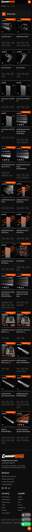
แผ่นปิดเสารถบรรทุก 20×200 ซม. (22, 201)
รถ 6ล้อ (3, 45)
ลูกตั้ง (18, 369)
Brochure (27, 519)
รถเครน (11, 175)
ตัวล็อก (18, 42)
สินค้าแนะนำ (10, 19)
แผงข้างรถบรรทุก (24, 142)
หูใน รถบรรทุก (20, 68)
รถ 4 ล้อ (28, 45)
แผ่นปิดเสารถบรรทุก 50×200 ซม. (7, 262)
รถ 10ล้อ (12, 42)
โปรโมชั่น (28, 514)
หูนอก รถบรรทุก (6, 68)
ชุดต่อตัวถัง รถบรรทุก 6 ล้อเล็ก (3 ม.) (8, 331)
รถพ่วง (18, 270)
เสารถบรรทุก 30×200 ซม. (7, 100)
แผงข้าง (22, 139)
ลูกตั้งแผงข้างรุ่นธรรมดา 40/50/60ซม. (23, 361)
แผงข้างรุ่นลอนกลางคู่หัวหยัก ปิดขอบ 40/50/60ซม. (22, 131)
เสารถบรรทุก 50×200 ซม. (7, 130)
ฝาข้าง (18, 139)
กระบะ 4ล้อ (8, 45)
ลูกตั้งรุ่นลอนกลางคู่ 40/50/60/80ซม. (22, 395)
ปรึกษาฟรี (27, 523)
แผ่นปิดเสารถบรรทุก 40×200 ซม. (22, 231)
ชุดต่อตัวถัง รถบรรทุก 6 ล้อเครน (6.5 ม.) (8, 361)
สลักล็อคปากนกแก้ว (22, 37)
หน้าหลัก (3, 6)
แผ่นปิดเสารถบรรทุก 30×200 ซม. (7, 231)
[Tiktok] (9, 488)
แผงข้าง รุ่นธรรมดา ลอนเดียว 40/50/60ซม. (23, 430)
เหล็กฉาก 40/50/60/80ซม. (6, 430)
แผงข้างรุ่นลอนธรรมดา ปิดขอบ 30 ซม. (8, 166)
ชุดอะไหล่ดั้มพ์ (20, 261)
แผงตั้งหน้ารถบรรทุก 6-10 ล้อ (8, 201)
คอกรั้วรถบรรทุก (6, 37)
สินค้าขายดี (26, 112)
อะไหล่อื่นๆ (3, 42)
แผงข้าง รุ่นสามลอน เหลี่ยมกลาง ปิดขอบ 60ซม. (22, 294)
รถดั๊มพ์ (8, 42)
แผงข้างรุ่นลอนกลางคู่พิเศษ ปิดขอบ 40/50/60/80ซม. (7, 294)
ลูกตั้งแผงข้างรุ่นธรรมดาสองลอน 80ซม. (8, 395)
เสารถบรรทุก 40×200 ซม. (22, 100)
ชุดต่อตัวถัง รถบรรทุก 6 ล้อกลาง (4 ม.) (23, 331)
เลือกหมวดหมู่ (11, 14)
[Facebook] (3, 488)
